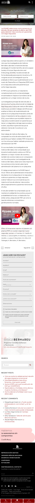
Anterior (7, 248)
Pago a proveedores (15, 491)
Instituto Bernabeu (5, 2)
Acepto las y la (18, 311)
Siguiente (27, 248)
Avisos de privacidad (27, 489)
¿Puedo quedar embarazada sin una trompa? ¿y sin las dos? (18, 404)
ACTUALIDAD (5, 462)
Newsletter (14, 309)
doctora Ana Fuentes (8, 104)
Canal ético (4, 491)
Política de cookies (6, 489)
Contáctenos (6, 440)
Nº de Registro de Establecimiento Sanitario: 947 (15, 493)
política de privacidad (27, 311)
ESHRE (12, 73)
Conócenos (5, 460)
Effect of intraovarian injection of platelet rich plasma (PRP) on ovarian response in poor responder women (16, 231)
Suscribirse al (11, 309)
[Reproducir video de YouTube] (17, 215)
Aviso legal (17, 489)
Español (28, 486)
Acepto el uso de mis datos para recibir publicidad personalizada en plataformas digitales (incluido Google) (17, 316)
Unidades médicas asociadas (11, 455)
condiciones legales (14, 311)
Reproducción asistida (9, 453)
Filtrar (17, 21)
